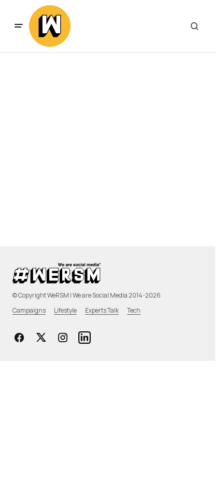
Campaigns (29, 310)
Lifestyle (65, 310)
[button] (18, 26)
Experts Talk (102, 310)
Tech (134, 310)
